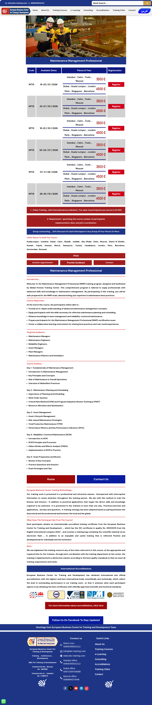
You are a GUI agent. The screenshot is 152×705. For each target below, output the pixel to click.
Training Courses (60, 10)
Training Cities (119, 10)
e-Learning (75, 10)
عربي (144, 11)
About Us (45, 10)
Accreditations (102, 10)
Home (35, 10)
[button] (76, 255)
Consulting (88, 10)
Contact (132, 10)
